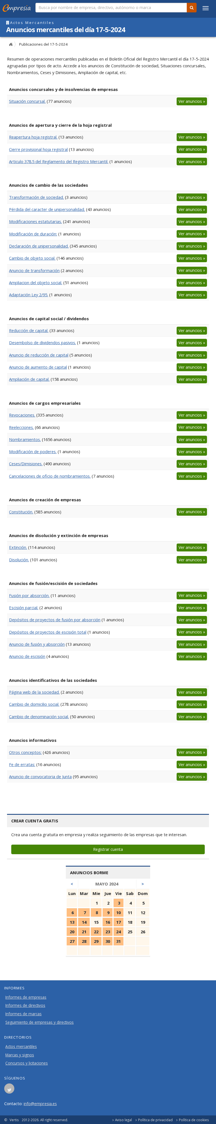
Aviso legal (123, 1120)
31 (118, 941)
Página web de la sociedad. (34, 692)
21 (84, 931)
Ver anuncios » (192, 101)
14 (84, 922)
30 (107, 941)
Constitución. (21, 512)
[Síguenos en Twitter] (9, 1090)
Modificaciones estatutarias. (35, 221)
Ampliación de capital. (29, 379)
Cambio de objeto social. (32, 258)
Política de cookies (194, 1120)
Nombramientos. (25, 439)
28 (84, 941)
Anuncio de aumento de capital (38, 367)
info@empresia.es (40, 1103)
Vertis (14, 1120)
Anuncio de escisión (27, 656)
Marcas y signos (19, 1055)
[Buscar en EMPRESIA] (192, 7)
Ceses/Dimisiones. (25, 463)
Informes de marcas (23, 1013)
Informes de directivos (25, 1005)
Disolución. (19, 559)
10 (118, 912)
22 (96, 931)
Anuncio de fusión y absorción (37, 644)
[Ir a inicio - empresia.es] (17, 7)
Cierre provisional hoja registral (38, 149)
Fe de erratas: (22, 764)
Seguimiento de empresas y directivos (39, 1022)
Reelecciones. (21, 427)
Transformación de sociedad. (36, 197)
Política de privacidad (155, 1120)
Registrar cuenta (108, 849)
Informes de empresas (25, 997)
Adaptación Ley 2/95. (28, 294)
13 (72, 922)
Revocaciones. (22, 415)
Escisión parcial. (23, 607)
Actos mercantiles (21, 1046)
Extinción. (18, 547)
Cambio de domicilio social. (34, 704)
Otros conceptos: (25, 752)
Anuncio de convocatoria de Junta (40, 776)
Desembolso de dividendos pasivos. (42, 342)
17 (118, 922)
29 (96, 941)
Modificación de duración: (33, 234)
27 (72, 941)
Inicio (10, 44)
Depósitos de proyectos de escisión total (47, 632)
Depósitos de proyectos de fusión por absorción (54, 619)
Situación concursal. (27, 101)
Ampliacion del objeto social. (35, 282)
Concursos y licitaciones (26, 1063)
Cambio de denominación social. (39, 716)
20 (72, 931)
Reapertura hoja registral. (33, 137)
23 (107, 931)
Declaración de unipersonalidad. (39, 246)
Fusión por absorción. (29, 595)
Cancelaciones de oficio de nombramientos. (50, 476)
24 (118, 931)
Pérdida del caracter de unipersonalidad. (47, 209)
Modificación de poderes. (33, 451)
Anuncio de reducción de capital (38, 355)
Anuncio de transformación (34, 270)
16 (107, 922)
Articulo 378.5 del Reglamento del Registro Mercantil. (58, 161)
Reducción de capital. (28, 330)
